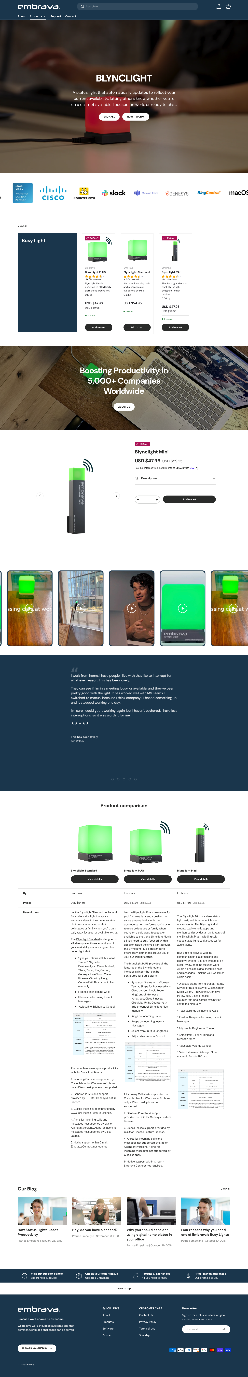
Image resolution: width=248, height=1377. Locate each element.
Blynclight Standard (136, 272)
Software (108, 1328)
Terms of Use (147, 1328)
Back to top (124, 1288)
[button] (228, 6)
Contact (70, 16)
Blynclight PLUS (95, 272)
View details (95, 879)
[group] (98, 278)
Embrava (29, 1364)
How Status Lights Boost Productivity (38, 1232)
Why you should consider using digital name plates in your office (149, 1234)
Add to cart (189, 499)
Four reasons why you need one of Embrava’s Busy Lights (205, 1232)
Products (36, 16)
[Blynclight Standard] (137, 250)
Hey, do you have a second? (95, 1230)
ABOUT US (124, 406)
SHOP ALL (109, 116)
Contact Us (146, 1315)
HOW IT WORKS (136, 116)
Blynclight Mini (171, 272)
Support (55, 16)
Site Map (144, 1335)
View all (22, 226)
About (22, 16)
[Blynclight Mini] (175, 250)
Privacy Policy (147, 1322)
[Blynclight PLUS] (98, 250)
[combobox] (137, 6)
